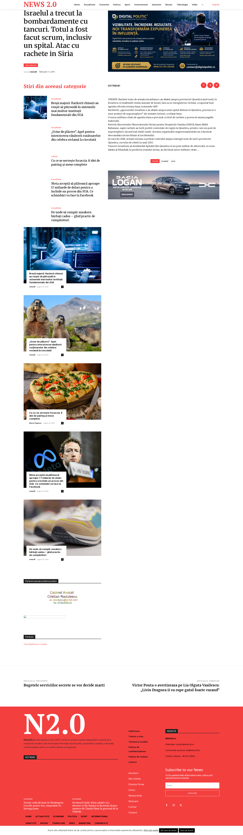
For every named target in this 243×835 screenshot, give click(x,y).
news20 (33, 72)
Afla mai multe (151, 830)
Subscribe (192, 793)
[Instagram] (174, 805)
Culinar (54, 156)
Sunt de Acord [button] (186, 830)
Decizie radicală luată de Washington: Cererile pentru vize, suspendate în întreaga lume (44, 805)
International (30, 65)
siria (173, 161)
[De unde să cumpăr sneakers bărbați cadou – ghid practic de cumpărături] (35, 214)
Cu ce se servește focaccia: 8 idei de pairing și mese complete (45, 415)
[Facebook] (203, 85)
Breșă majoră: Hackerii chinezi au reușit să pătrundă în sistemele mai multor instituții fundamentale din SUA (46, 278)
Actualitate (56, 99)
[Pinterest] (216, 85)
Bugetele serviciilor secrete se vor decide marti (64, 685)
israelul (164, 161)
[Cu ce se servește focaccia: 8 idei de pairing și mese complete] (35, 161)
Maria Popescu (35, 423)
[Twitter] (210, 85)
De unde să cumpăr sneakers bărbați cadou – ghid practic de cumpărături (73, 216)
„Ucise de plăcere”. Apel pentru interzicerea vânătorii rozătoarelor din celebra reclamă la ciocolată (76, 135)
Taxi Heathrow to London (35, 644)
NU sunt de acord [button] (168, 830)
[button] (215, 5)
